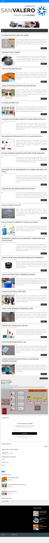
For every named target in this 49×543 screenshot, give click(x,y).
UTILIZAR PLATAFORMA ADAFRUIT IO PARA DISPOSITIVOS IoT (24, 119)
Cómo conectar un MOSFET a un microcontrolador (20, 222)
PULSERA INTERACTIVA (10, 103)
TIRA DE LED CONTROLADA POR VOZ (15, 326)
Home (3, 1)
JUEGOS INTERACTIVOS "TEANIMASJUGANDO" (18, 274)
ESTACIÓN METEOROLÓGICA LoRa (14, 342)
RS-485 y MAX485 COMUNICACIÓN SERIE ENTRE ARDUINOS (23, 153)
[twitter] (42, 1)
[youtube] (47, 1)
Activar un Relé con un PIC (11, 205)
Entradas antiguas (43, 378)
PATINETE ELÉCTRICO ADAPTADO (14, 291)
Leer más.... (43, 48)
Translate (10, 453)
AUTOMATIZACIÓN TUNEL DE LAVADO (15, 35)
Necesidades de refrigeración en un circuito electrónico (22, 136)
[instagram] (45, 1)
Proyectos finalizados (13, 37)
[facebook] (44, 1)
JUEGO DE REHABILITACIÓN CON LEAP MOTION (19, 86)
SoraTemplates (8, 534)
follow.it (26, 438)
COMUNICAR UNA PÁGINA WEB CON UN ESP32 (18, 189)
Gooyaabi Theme (20, 534)
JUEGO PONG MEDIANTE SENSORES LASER (17, 309)
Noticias (7, 138)
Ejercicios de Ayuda (12, 121)
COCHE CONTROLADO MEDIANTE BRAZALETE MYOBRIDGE (22, 257)
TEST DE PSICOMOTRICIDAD (12, 69)
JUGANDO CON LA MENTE (11, 52)
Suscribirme (24, 433)
